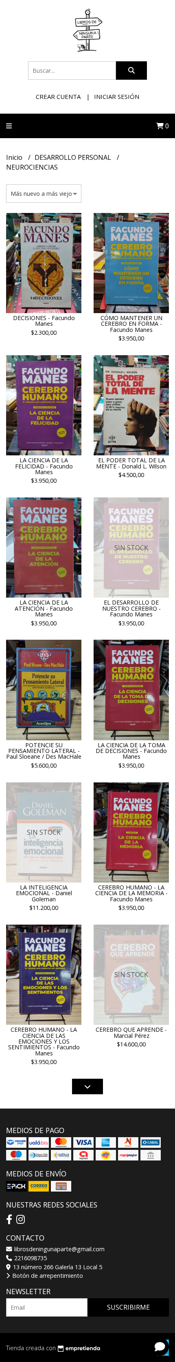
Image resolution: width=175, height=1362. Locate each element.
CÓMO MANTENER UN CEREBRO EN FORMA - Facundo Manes (131, 324)
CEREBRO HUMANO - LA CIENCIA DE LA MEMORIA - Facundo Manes (131, 893)
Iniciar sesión (116, 96)
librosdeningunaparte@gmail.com (59, 1249)
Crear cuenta (58, 96)
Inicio (15, 157)
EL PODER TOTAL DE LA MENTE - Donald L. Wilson (131, 463)
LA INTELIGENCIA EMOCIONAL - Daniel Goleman (44, 893)
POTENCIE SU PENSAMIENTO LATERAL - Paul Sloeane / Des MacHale (43, 751)
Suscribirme (128, 1307)
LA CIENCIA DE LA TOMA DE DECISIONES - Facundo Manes (131, 751)
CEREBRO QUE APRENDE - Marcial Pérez (131, 1032)
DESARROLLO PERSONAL (74, 157)
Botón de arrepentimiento (47, 1275)
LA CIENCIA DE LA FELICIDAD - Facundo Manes (44, 466)
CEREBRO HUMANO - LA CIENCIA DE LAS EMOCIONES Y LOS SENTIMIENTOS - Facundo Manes (44, 1041)
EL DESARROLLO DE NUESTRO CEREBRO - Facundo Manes (131, 608)
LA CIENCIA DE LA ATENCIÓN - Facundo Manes (44, 608)
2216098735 (30, 1258)
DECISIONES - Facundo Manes (44, 320)
